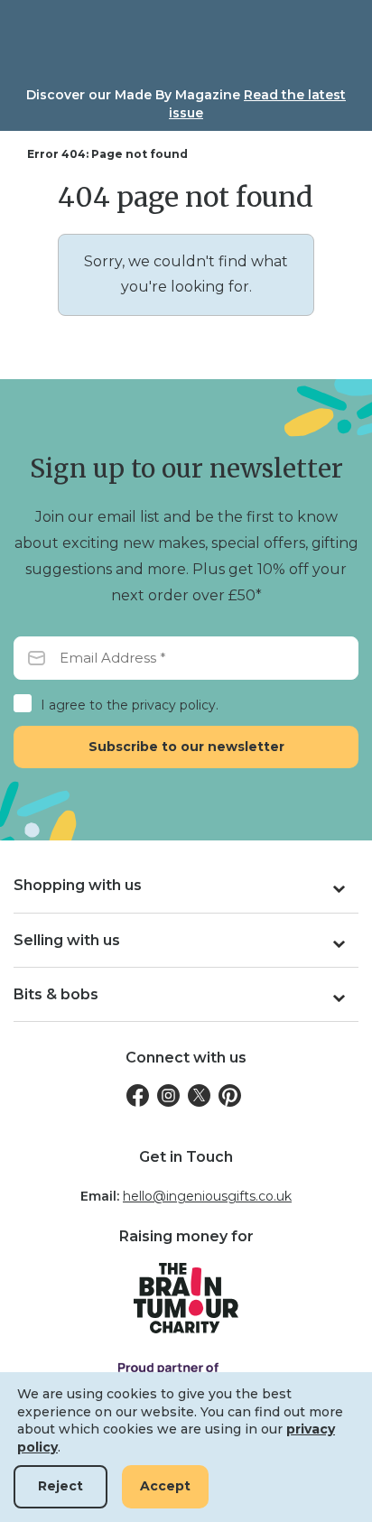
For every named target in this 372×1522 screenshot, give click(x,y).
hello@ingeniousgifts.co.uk (207, 1196)
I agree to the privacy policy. (130, 705)
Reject (60, 1486)
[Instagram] (168, 1095)
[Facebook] (137, 1095)
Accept (165, 1486)
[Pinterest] (230, 1095)
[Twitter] (199, 1095)
